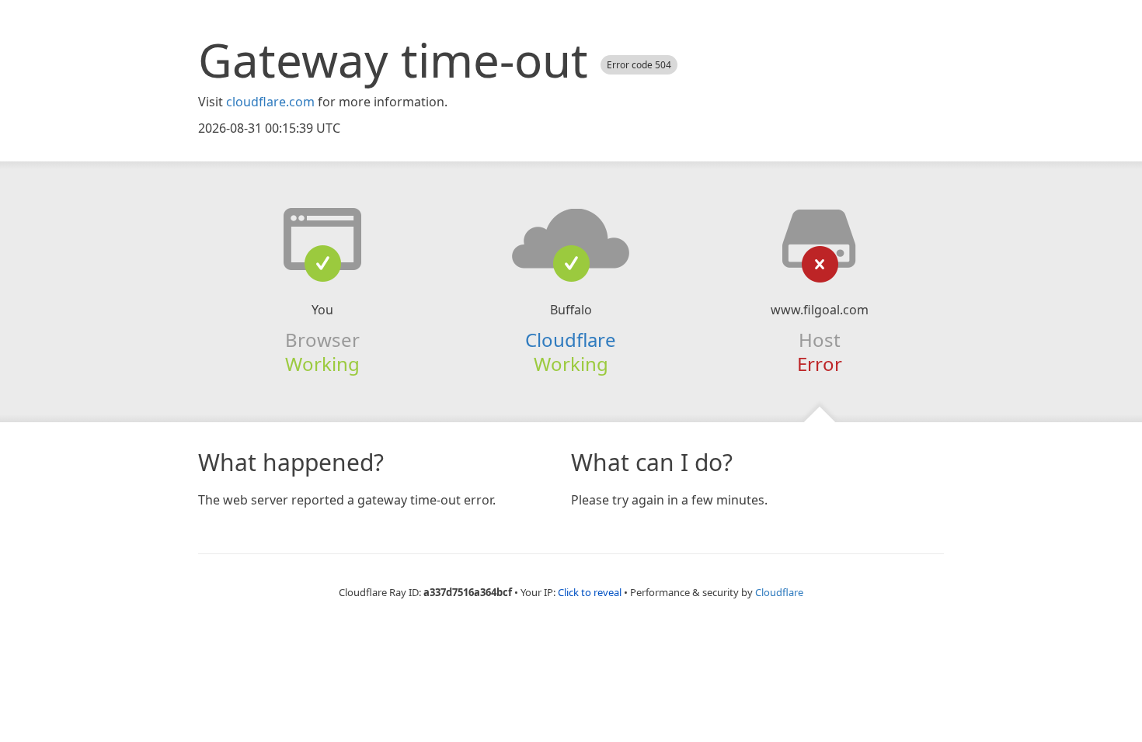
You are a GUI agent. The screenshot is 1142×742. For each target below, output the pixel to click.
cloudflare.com (270, 101)
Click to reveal (589, 592)
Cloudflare (570, 339)
